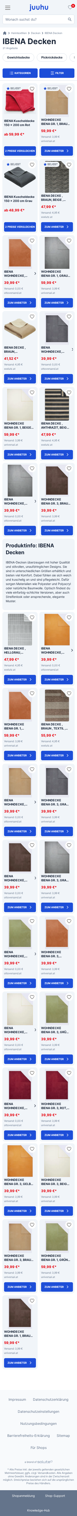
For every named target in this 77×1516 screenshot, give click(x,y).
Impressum (17, 1399)
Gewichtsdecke (18, 57)
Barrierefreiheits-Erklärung (28, 1435)
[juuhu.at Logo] (38, 7)
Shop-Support (55, 1496)
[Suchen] (69, 19)
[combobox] (38, 19)
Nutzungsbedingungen (38, 1423)
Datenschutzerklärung (50, 1399)
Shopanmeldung (23, 1496)
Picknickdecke (51, 57)
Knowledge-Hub (38, 1510)
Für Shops (39, 1447)
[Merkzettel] (69, 7)
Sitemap (63, 1435)
